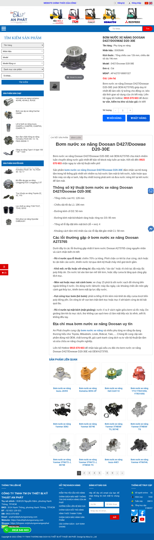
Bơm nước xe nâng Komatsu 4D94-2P (88, 389)
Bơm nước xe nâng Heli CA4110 (113, 389)
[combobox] (23, 51)
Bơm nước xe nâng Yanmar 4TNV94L (139, 460)
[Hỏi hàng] (4, 266)
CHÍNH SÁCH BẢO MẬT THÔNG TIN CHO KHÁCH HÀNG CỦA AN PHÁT (72, 499)
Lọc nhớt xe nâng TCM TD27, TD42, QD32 (28, 202)
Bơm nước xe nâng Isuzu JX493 (62, 389)
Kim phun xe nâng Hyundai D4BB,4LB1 (27, 215)
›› (122, 473)
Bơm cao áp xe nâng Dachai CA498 (27, 107)
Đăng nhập (136, 3)
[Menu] (4, 28)
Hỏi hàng (115, 118)
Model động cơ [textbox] (9, 63)
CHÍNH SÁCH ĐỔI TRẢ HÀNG (71, 510)
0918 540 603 (20, 530)
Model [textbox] (5, 57)
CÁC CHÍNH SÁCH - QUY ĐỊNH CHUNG (72, 525)
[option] (55, 86)
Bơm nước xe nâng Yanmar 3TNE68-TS (139, 427)
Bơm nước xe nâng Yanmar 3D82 (62, 425)
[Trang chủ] (19, 16)
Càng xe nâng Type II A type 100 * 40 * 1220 (29, 146)
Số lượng (107, 110)
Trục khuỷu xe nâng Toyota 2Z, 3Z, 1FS (29, 190)
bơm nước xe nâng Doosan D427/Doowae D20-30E (94, 170)
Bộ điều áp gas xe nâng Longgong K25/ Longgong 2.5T (29, 177)
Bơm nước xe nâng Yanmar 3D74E (88, 425)
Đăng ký (121, 3)
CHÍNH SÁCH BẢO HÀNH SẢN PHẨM (71, 518)
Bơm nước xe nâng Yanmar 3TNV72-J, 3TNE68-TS (88, 462)
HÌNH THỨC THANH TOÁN (70, 513)
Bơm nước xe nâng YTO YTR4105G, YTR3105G (139, 391)
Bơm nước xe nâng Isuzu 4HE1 (113, 460)
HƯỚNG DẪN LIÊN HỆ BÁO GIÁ (72, 506)
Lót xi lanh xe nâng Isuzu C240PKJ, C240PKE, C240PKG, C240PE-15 (29, 121)
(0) (5, 273)
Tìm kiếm (23, 82)
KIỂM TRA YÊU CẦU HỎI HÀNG (72, 493)
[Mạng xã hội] (134, 513)
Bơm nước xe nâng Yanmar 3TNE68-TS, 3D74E (113, 427)
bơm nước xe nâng (92, 330)
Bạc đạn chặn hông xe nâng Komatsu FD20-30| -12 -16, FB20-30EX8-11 (27, 134)
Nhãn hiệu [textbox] (7, 51)
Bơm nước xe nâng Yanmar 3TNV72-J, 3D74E (62, 462)
